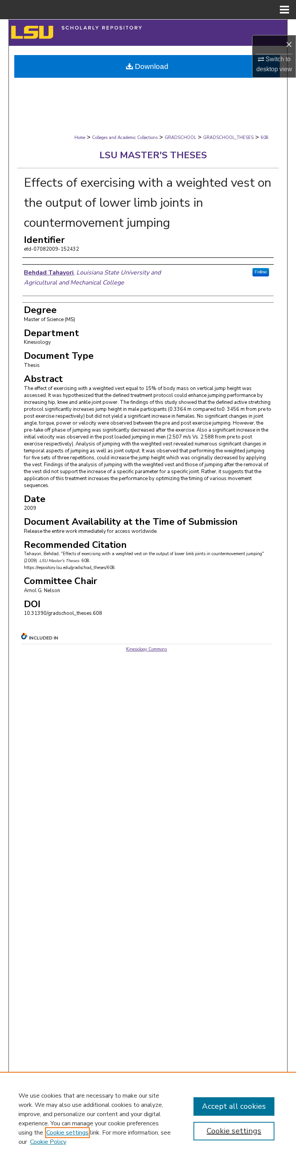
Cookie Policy (48, 1142)
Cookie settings (67, 1132)
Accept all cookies (234, 1106)
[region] (148, 1118)
